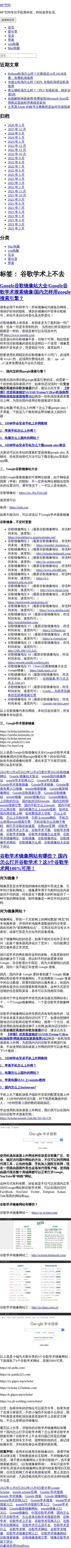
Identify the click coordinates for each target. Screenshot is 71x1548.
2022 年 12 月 (17, 145)
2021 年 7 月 (16, 207)
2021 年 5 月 (16, 216)
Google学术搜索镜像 (14, 784)
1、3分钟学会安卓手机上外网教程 (23, 423)
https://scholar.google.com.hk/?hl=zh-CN (25, 1118)
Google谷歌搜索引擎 (27, 792)
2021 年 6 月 (16, 212)
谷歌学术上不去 (17, 830)
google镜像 (13, 797)
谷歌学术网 (17, 1529)
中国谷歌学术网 (42, 1512)
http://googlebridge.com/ (23, 622)
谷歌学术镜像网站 (53, 1533)
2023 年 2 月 (16, 141)
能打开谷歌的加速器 (20, 826)
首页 (11, 27)
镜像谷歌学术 (59, 1537)
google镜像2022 (34, 797)
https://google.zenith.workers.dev (28, 662)
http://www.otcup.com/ (54, 590)
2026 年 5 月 (16, 125)
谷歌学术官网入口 (47, 1521)
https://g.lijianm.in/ (54, 630)
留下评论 (6, 1541)
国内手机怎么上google (39, 805)
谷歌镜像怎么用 (30, 842)
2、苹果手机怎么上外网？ (18, 430)
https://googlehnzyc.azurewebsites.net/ (32, 537)
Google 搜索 (33, 1496)
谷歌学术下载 (41, 830)
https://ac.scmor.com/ (45, 1212)
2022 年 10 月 (17, 154)
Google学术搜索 (48, 780)
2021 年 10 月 (17, 195)
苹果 (11, 40)
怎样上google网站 (44, 817)
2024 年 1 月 (16, 137)
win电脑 (13, 44)
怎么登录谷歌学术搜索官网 (41, 1516)
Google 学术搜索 (51, 1492)
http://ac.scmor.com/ (48, 561)
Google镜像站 (58, 797)
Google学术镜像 (42, 784)
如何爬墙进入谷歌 (37, 813)
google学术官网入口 (20, 780)
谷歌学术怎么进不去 (36, 1525)
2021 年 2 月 (16, 228)
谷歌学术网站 (37, 1529)
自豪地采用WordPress (14, 1545)
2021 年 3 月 (16, 224)
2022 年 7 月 (16, 166)
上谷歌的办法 (9, 801)
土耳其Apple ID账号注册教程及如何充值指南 (39, 106)
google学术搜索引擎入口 (33, 1504)
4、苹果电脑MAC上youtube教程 (22, 1080)
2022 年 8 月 (16, 162)
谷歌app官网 (46, 826)
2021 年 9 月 (16, 199)
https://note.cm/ (18, 507)
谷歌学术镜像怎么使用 (44, 834)
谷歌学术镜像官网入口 (22, 1533)
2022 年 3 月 (16, 183)
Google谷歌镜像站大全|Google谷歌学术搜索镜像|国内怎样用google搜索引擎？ (35, 292)
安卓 (11, 35)
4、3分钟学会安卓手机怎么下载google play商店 (32, 445)
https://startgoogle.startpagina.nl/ (28, 602)
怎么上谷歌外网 (17, 817)
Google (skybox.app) (56, 703)
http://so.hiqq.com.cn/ (45, 1307)
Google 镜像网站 (56, 1496)
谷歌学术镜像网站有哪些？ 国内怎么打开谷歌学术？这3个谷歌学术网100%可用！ (34, 862)
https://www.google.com (19, 335)
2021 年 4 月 (16, 220)
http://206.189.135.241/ (22, 650)
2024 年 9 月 (16, 133)
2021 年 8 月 (16, 203)
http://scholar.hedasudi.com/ (53, 553)
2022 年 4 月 (16, 179)
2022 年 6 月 (16, 170)
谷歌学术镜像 (15, 834)
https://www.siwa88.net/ (51, 570)
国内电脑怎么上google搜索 (37, 809)
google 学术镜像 (11, 1496)
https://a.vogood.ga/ (55, 638)
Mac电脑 (14, 48)
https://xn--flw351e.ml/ (33, 492)
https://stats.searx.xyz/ (43, 670)
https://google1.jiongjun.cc (52, 545)
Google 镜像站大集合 (23, 776)
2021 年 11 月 (17, 191)
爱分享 (12, 31)
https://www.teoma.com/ (54, 610)
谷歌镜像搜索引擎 (34, 1537)
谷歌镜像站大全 (55, 842)
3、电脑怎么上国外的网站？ (19, 438)
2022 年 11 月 (17, 150)
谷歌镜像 (28, 838)
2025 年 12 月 (17, 129)
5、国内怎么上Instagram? (18, 1087)
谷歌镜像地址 (47, 838)
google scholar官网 (25, 1492)
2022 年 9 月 (16, 158)
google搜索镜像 (35, 788)
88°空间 (5, 5)
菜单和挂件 (8, 20)
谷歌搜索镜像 (9, 1537)
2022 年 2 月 (16, 187)
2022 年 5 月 (16, 174)
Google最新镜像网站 (23, 1508)
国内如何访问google (36, 801)
